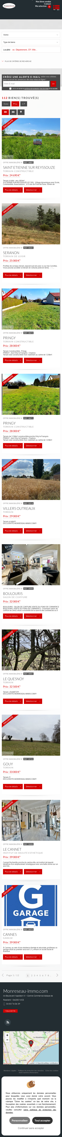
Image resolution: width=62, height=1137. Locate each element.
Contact (47, 4)
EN (58, 10)
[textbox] (36, 49)
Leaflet (31, 1063)
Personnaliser (20, 1120)
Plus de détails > (13, 190)
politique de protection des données (36, 89)
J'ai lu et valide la (18, 89)
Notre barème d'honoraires (29, 1072)
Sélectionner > (33, 190)
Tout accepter (42, 1120)
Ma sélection (42, 6)
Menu (56, 7)
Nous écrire (10, 1011)
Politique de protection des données (31, 1070)
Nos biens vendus (43, 1)
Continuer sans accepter (31, 1128)
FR (54, 10)
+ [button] (7, 1035)
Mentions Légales (10, 1070)
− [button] (7, 1040)
